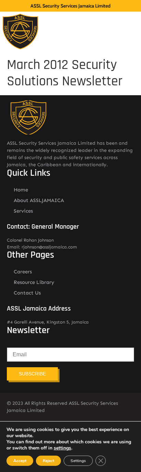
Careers (23, 272)
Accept (19, 460)
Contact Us (27, 293)
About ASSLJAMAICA (39, 200)
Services (23, 211)
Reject (48, 460)
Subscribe (32, 373)
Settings (78, 460)
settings (62, 448)
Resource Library (34, 282)
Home (21, 190)
